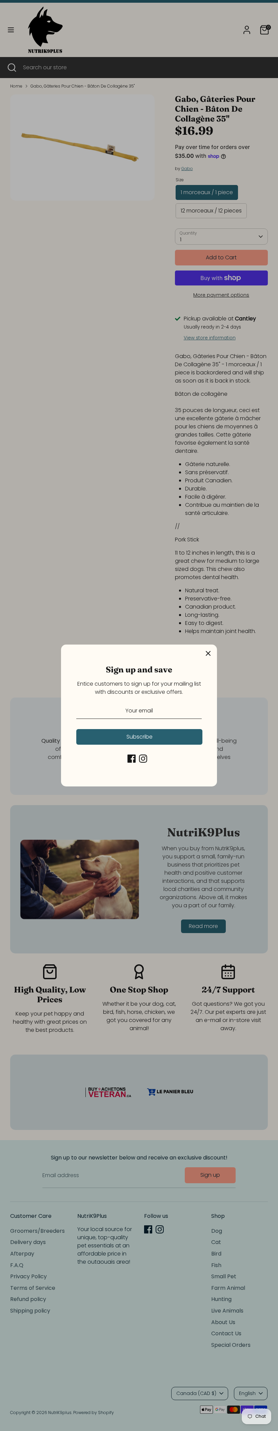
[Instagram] (143, 759)
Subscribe (139, 737)
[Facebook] (131, 759)
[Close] (208, 653)
